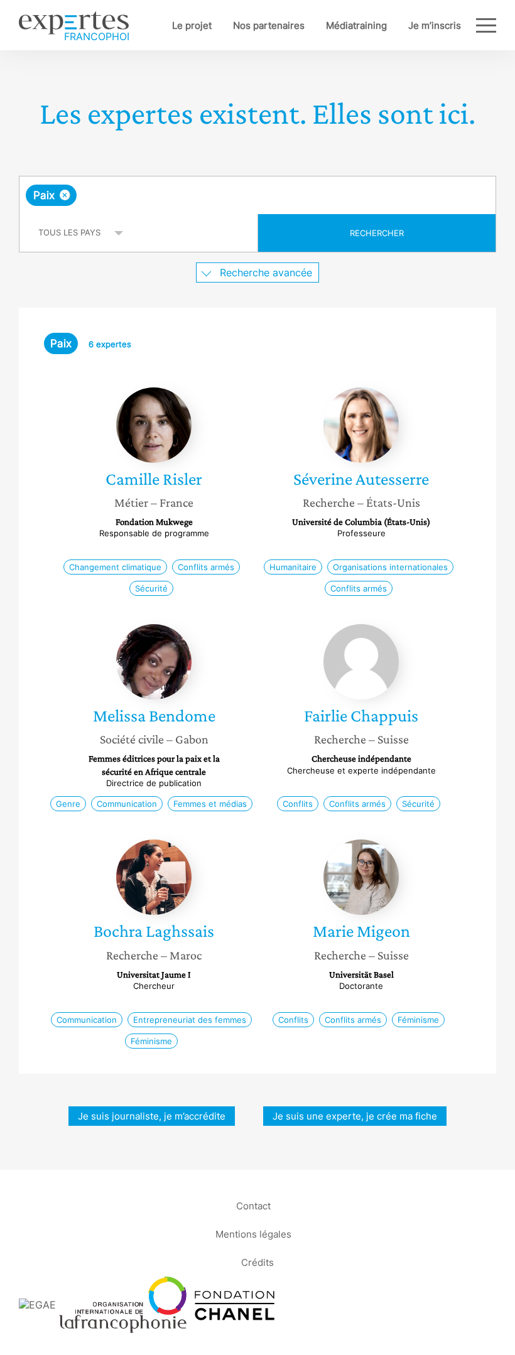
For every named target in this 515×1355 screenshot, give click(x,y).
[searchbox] (178, 195)
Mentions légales (253, 1234)
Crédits (257, 1262)
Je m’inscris (434, 25)
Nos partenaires (269, 25)
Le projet (192, 25)
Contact (253, 1206)
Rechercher (377, 233)
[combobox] (257, 195)
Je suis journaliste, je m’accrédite (151, 1116)
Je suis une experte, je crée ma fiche (355, 1116)
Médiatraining (356, 25)
